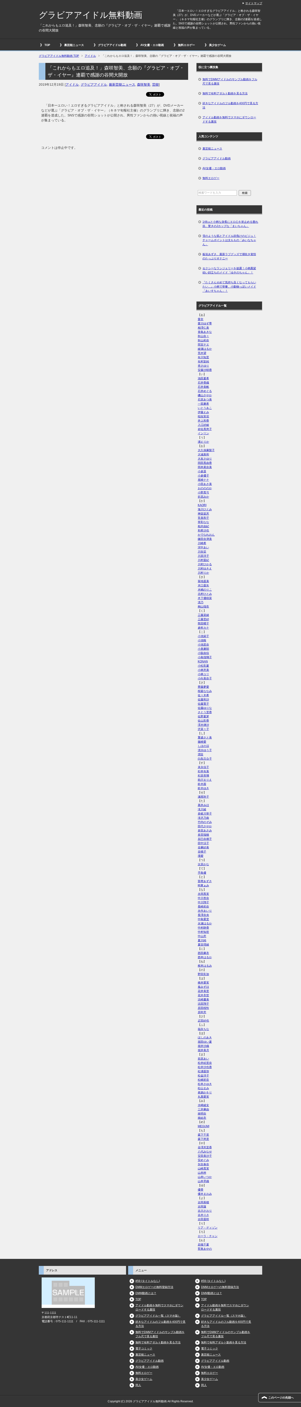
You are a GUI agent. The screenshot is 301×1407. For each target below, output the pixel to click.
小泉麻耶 (203, 648)
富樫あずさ (205, 881)
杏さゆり (203, 365)
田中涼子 (203, 843)
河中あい (203, 547)
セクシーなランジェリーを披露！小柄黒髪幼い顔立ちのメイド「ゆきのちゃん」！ (229, 270)
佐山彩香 (203, 720)
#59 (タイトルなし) (147, 1281)
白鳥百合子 (205, 758)
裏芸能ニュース (74, 45)
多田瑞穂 (203, 834)
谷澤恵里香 (205, 1147)
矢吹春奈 (203, 1164)
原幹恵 (202, 1012)
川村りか (203, 572)
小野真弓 (203, 492)
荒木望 (202, 353)
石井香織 (203, 382)
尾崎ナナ (203, 479)
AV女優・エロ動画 (152, 45)
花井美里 (203, 991)
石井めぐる (205, 391)
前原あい (203, 1058)
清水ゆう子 (205, 750)
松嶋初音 (203, 1079)
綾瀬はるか (205, 348)
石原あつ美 (205, 399)
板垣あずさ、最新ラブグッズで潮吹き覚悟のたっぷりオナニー (229, 256)
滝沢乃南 (203, 817)
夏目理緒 (203, 944)
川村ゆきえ (205, 568)
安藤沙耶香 (205, 370)
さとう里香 (205, 712)
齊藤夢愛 (203, 686)
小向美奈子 (205, 678)
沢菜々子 (203, 729)
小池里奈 (203, 644)
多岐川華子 (205, 813)
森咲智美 (143, 84)
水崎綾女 (203, 1105)
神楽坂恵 (203, 513)
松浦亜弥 (203, 1071)
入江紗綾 (203, 425)
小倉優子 (203, 475)
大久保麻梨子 (206, 450)
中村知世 (203, 932)
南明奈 (202, 1113)
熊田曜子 (203, 623)
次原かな (203, 864)
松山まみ (203, 1088)
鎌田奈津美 (205, 539)
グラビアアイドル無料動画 (90, 15)
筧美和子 (203, 517)
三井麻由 (203, 1109)
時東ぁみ (203, 885)
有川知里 (203, 357)
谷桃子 (202, 851)
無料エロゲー (186, 45)
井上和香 (203, 420)
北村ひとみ (205, 594)
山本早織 (203, 1181)
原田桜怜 (203, 1008)
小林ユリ (203, 674)
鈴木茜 (202, 784)
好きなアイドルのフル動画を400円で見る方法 (230, 105)
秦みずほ (203, 986)
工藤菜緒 (203, 615)
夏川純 (202, 940)
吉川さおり (205, 1210)
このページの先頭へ (281, 1397)
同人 (138, 1385)
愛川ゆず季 (205, 323)
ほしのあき (205, 1037)
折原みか (203, 496)
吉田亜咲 (203, 1219)
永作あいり (205, 910)
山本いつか (205, 1177)
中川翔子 (203, 902)
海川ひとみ (205, 509)
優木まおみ (205, 1194)
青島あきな (205, 332)
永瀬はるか (205, 923)
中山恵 (202, 936)
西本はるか (205, 957)
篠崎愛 (202, 741)
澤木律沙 (203, 725)
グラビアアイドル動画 (112, 45)
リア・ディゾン (208, 1227)
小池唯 (202, 640)
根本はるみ (205, 965)
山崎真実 (203, 1168)
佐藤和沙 (203, 699)
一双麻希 (203, 403)
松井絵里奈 (205, 1063)
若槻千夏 (203, 1244)
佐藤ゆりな (205, 708)
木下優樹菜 (205, 598)
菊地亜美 (203, 581)
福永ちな (203, 1029)
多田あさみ (205, 830)
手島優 (202, 872)
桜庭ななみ (205, 691)
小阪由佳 (203, 653)
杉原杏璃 (203, 775)
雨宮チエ (203, 344)
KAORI (202, 505)
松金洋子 (203, 1075)
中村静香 (203, 927)
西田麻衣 (203, 953)
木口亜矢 (203, 585)
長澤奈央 (203, 915)
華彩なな (203, 522)
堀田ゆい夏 (205, 1041)
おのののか (205, 488)
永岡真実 (203, 894)
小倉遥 (202, 471)
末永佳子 (203, 767)
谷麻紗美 (203, 847)
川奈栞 (202, 551)
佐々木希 (203, 695)
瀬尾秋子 (203, 796)
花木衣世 (203, 995)
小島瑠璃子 (205, 657)
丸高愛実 (203, 1096)
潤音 (200, 754)
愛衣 (200, 319)
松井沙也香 (205, 1067)
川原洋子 (203, 555)
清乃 (200, 602)
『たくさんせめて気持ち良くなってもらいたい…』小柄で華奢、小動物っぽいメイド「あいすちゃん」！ (229, 286)
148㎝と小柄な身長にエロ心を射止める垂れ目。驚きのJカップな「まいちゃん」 (230, 224)
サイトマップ (253, 3)
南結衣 (202, 1117)
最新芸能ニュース (122, 84)
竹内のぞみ (205, 822)
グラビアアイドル (94, 84)
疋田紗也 (203, 1020)
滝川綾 (202, 809)
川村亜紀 (203, 560)
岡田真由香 (205, 463)
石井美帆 (203, 386)
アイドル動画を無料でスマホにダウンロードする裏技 (229, 119)
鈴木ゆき (203, 788)
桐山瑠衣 (203, 606)
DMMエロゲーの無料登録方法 (154, 1287)
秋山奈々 (203, 336)
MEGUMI (203, 1126)
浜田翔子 (203, 1003)
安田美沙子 (205, 1155)
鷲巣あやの (205, 1248)
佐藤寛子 (203, 703)
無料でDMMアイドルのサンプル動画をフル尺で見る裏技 (229, 81)
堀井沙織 (203, 1046)
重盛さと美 (205, 737)
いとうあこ (205, 408)
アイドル (72, 84)
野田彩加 (203, 974)
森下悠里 (203, 1139)
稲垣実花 (203, 416)
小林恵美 (203, 670)
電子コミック (143, 1348)
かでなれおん (206, 534)
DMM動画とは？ (145, 1293)
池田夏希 (203, 378)
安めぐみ (203, 1160)
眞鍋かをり (205, 1092)
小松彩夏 (203, 665)
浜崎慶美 (203, 999)
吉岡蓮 (202, 1206)
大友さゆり (205, 458)
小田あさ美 (205, 484)
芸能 (155, 84)
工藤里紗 (203, 619)
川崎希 (202, 543)
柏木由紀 (203, 526)
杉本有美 (203, 771)
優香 (200, 1189)
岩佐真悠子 (205, 429)
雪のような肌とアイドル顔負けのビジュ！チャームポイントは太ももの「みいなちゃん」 (229, 240)
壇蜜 (200, 855)
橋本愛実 (203, 982)
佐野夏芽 (203, 716)
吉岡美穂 (203, 1202)
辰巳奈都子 (205, 839)
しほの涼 (203, 746)
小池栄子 (203, 636)
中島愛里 (203, 919)
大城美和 (203, 454)
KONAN (203, 661)
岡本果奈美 (205, 467)
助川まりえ (205, 779)
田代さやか (205, 826)
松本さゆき (205, 1084)
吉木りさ (203, 1215)
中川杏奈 (203, 898)
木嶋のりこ (205, 589)
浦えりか (203, 441)
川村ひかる (205, 564)
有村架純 (203, 361)
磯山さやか (205, 395)
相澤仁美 (203, 327)
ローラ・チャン (208, 1236)
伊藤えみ (203, 412)
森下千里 (203, 1134)
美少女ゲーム (217, 45)
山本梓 (202, 1172)
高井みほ (203, 805)
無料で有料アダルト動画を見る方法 (225, 93)
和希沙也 (203, 530)
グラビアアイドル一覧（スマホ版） (158, 1315)
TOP (47, 45)
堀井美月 (203, 1050)
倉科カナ (203, 627)
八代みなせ (205, 1151)
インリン (203, 433)
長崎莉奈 (203, 906)
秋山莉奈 (203, 340)
